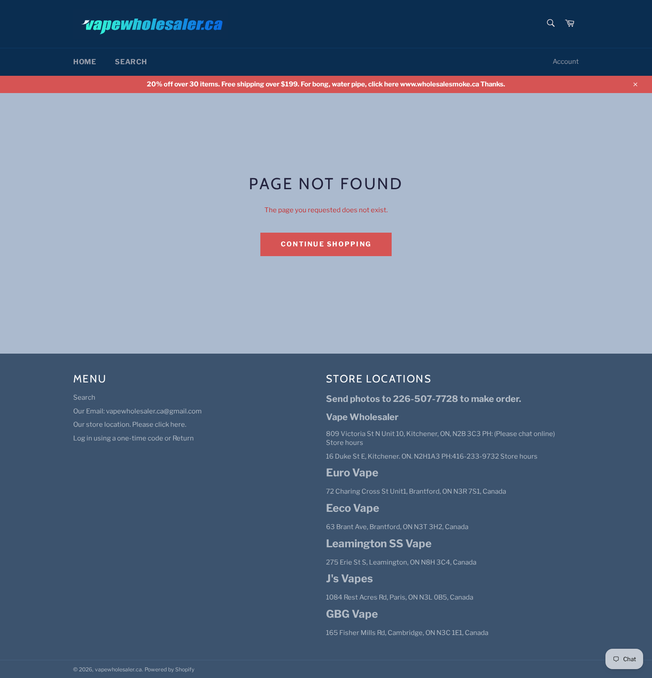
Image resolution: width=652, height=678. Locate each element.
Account (566, 62)
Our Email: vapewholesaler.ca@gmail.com (137, 411)
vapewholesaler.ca (118, 669)
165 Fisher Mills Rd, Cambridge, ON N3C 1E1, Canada (407, 633)
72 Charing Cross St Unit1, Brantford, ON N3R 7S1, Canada (416, 491)
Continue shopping (326, 244)
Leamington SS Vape (379, 543)
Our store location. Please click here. (129, 425)
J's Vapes (349, 578)
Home (84, 62)
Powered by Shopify (169, 669)
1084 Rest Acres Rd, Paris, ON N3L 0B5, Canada (399, 597)
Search (131, 62)
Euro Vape (352, 472)
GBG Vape (352, 614)
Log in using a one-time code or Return (133, 438)
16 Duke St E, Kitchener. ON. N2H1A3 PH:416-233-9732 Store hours (432, 456)
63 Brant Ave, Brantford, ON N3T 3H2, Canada (397, 527)
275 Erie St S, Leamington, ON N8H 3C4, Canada (401, 562)
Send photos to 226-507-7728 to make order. (423, 399)
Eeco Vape (352, 508)
